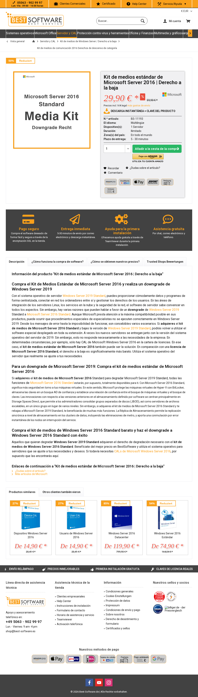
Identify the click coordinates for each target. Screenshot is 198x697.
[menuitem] (188, 21)
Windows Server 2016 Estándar (167, 535)
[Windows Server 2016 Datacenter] (122, 516)
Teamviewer (64, 619)
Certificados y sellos (118, 628)
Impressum (113, 605)
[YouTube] (99, 682)
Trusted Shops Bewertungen (165, 261)
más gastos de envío (138, 105)
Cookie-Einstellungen (118, 596)
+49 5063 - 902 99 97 (24, 621)
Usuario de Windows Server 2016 (76, 535)
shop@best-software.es (20, 631)
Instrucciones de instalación (73, 605)
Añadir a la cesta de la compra (157, 149)
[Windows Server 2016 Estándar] (167, 516)
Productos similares (22, 492)
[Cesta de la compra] (188, 21)
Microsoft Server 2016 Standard (48, 314)
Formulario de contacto (71, 610)
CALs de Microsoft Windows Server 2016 (142, 451)
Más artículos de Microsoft (31, 474)
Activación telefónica (70, 624)
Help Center (139, 3)
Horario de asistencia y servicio (75, 615)
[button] (147, 158)
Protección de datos (118, 600)
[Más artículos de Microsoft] (172, 94)
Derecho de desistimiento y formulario (122, 621)
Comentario (115, 172)
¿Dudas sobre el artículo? (144, 167)
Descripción (16, 261)
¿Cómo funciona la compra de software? (58, 261)
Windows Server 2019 (164, 310)
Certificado (108, 3)
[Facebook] (89, 682)
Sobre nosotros (115, 614)
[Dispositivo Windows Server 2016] (31, 516)
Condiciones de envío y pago (123, 610)
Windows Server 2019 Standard (84, 296)
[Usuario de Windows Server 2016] (76, 516)
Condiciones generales (119, 591)
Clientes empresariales (71, 596)
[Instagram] (109, 682)
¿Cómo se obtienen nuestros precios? (115, 261)
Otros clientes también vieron (61, 492)
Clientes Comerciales (72, 3)
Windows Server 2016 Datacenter (121, 535)
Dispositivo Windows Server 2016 (30, 535)
